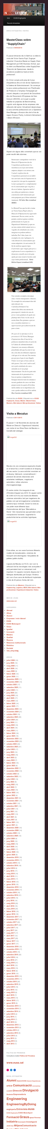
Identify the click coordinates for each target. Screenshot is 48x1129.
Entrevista (22, 1109)
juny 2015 (10, 989)
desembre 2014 (12, 1006)
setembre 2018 (12, 895)
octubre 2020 (12, 833)
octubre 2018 (12, 892)
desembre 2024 (12, 709)
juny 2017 (10, 930)
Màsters (21, 585)
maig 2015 (11, 992)
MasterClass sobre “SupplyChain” (19, 42)
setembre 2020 (12, 835)
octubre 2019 (12, 863)
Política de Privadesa (27, 1056)
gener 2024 (11, 736)
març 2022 (11, 790)
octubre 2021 (12, 803)
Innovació (10, 632)
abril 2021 (10, 817)
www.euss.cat (12, 601)
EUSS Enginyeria (20, 18)
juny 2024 (10, 722)
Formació (13, 1117)
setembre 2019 (12, 865)
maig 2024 (11, 725)
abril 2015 (10, 995)
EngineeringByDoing (21, 1104)
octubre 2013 (12, 1030)
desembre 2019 (12, 857)
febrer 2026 (11, 673)
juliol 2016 (11, 957)
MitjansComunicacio (25, 1125)
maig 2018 (11, 903)
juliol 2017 (11, 927)
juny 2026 (10, 663)
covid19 (9, 1091)
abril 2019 (10, 876)
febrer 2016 (11, 971)
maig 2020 (11, 844)
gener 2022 (11, 795)
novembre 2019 (13, 860)
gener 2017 (11, 943)
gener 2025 (11, 706)
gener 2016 (11, 973)
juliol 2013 (11, 1035)
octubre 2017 (12, 922)
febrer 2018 (11, 911)
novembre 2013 (13, 1027)
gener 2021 (11, 825)
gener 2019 (11, 884)
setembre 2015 (12, 984)
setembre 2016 (12, 954)
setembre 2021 (12, 806)
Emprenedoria (19, 1094)
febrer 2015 (11, 1000)
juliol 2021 (11, 808)
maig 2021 (11, 814)
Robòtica (10, 645)
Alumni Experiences (33, 1081)
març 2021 (11, 819)
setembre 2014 (12, 1011)
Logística (19, 587)
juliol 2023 (11, 749)
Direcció (17, 1090)
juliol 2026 (11, 660)
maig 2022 (11, 784)
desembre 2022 (12, 768)
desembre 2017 (12, 916)
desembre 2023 (12, 738)
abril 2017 (10, 935)
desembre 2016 (12, 946)
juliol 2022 (11, 779)
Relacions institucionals (16, 642)
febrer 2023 (11, 763)
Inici (8, 18)
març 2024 (11, 730)
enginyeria (11, 1109)
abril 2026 (10, 668)
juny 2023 (10, 752)
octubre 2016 (12, 952)
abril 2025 (10, 698)
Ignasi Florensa (35, 1117)
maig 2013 (11, 1041)
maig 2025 (11, 695)
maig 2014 (11, 1019)
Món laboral (17, 403)
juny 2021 (10, 811)
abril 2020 (10, 846)
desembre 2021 (12, 798)
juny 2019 (10, 871)
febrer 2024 (11, 733)
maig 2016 (11, 962)
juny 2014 (10, 1016)
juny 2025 (10, 692)
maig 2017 (11, 933)
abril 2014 (10, 1022)
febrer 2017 (11, 941)
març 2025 (11, 700)
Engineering (11, 587)
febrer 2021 (11, 822)
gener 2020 (11, 854)
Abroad (9, 610)
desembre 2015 (12, 976)
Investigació (31, 1121)
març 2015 (11, 997)
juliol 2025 (11, 690)
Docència (10, 1094)
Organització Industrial (24, 590)
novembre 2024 (13, 711)
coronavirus (36, 1086)
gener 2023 (11, 765)
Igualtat (9, 629)
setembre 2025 (12, 687)
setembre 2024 (12, 717)
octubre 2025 (12, 684)
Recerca (10, 640)
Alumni (9, 615)
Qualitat (10, 637)
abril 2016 (10, 965)
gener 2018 (11, 914)
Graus (17, 401)
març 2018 (11, 908)
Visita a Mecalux (17, 413)
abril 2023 (10, 757)
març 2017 (11, 938)
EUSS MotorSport (25, 1113)
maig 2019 (11, 873)
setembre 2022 (12, 776)
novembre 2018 (13, 889)
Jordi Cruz (10, 1126)
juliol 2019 (11, 868)
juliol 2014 (11, 1014)
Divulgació (30, 1090)
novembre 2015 (13, 979)
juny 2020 (10, 841)
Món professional (29, 403)
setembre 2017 (12, 925)
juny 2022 (10, 781)
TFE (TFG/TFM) (13, 651)
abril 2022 (10, 787)
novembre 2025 (13, 682)
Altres (9, 613)
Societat (10, 648)
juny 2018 (10, 900)
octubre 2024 (12, 714)
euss (31, 1109)
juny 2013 (10, 1038)
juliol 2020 (11, 838)
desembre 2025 (12, 679)
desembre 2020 (12, 827)
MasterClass (31, 401)
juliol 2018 (11, 898)
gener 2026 (11, 676)
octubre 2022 (12, 773)
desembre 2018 (12, 887)
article (9, 1085)
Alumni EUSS (21, 1081)
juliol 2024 (11, 719)
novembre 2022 (13, 771)
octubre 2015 (12, 981)
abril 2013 (10, 1043)
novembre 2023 (13, 741)
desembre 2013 (12, 1024)
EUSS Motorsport (13, 624)
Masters (10, 403)
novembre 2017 (13, 919)
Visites (38, 403)
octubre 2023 (12, 744)
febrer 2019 (11, 881)
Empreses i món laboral (16, 618)
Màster (22, 401)
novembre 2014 (13, 1008)
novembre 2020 (13, 830)
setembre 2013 (12, 1033)
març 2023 (11, 760)
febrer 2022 (11, 792)
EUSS (20, 398)
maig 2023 (11, 755)
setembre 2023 (12, 746)
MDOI (25, 587)
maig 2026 (11, 665)
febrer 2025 (11, 703)
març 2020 (11, 849)
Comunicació (22, 1085)
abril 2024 (10, 727)
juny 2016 (10, 960)
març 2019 (11, 879)
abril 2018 (10, 906)
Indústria (12, 1121)
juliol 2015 (11, 987)
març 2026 (11, 671)
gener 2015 (11, 1003)
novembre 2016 (13, 949)
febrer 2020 (11, 852)
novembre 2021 (13, 800)
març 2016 (11, 968)
